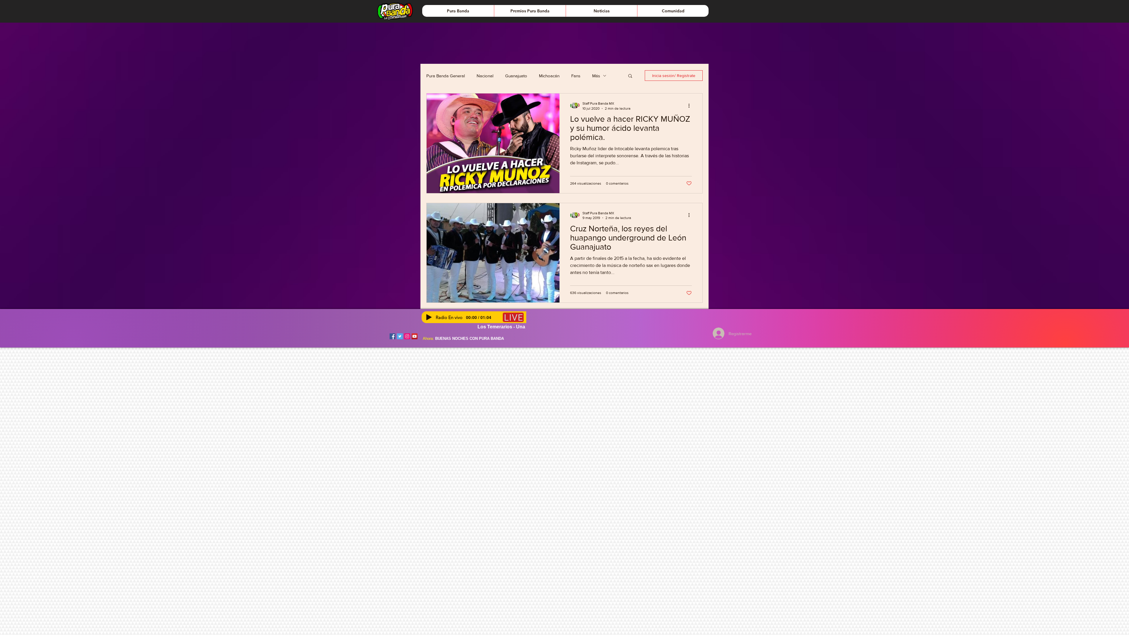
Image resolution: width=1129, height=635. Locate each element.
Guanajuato (516, 75)
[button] (630, 76)
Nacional (485, 75)
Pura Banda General (445, 75)
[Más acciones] (690, 105)
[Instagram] (407, 336)
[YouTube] (414, 336)
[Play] (429, 317)
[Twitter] (400, 336)
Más (596, 75)
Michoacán (549, 75)
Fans (575, 75)
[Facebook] (392, 336)
